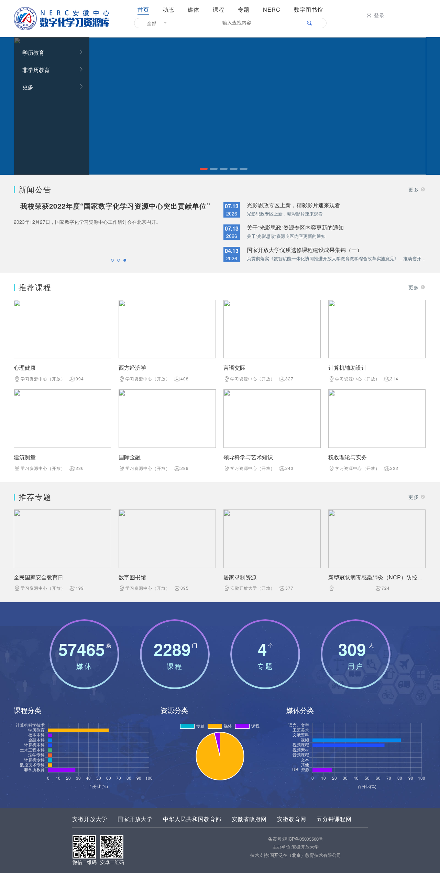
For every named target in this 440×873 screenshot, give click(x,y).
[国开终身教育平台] (220, 105)
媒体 (193, 9)
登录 (379, 15)
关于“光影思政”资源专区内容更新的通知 (295, 227)
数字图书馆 (308, 9)
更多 (27, 87)
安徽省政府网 (249, 819)
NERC (271, 9)
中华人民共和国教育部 (192, 819)
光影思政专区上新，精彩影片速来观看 (293, 205)
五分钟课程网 (334, 819)
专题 (244, 9)
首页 (143, 9)
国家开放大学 (135, 819)
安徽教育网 (291, 819)
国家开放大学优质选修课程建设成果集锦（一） (304, 250)
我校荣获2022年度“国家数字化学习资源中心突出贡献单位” (115, 206)
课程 (218, 9)
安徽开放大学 (89, 819)
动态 (168, 9)
